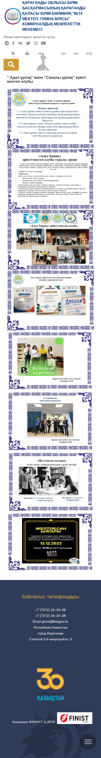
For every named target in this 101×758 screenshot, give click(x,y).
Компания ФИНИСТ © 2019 (33, 721)
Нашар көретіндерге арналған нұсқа (29, 36)
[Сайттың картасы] (30, 53)
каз (76, 53)
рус (63, 53)
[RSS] (17, 53)
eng (89, 53)
